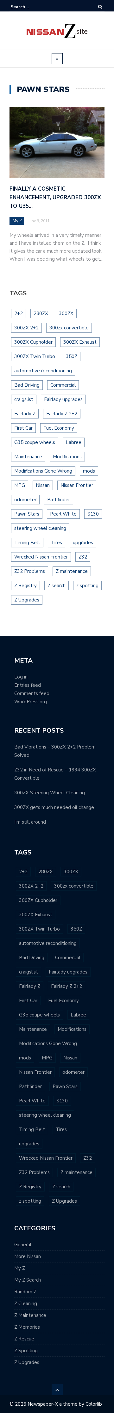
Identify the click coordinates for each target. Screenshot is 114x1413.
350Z (71, 356)
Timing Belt (27, 542)
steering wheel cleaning (40, 528)
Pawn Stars (26, 514)
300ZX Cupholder (33, 342)
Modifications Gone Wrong (43, 471)
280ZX (41, 313)
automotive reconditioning (43, 371)
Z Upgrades (26, 600)
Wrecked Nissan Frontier (41, 557)
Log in (21, 677)
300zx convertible (69, 328)
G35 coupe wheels (34, 442)
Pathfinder (58, 499)
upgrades (83, 542)
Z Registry (25, 585)
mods (89, 471)
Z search (57, 585)
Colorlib (94, 1404)
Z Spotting (26, 1350)
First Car (23, 428)
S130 (93, 514)
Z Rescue (24, 1339)
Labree (73, 442)
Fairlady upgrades (63, 399)
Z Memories (27, 1327)
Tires (56, 542)
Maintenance (28, 456)
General (22, 1244)
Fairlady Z (24, 414)
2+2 (18, 313)
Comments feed (31, 693)
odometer (25, 499)
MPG (19, 485)
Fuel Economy (58, 428)
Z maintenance (72, 571)
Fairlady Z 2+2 (61, 414)
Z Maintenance (30, 1315)
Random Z (25, 1292)
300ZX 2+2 (26, 328)
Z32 (83, 557)
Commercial (63, 385)
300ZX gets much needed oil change (54, 807)
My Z (17, 221)
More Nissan (27, 1256)
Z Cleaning (25, 1303)
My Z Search (27, 1280)
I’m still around (30, 822)
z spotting (87, 585)
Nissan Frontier (76, 485)
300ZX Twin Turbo (34, 356)
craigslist (23, 399)
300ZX (66, 313)
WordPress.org (30, 702)
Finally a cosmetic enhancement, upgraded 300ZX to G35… (55, 197)
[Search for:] (30, 7)
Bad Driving (27, 385)
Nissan (43, 485)
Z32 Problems (29, 571)
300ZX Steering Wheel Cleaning (49, 793)
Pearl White (63, 514)
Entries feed (27, 685)
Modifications (67, 456)
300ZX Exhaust (80, 342)
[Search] (100, 7)
